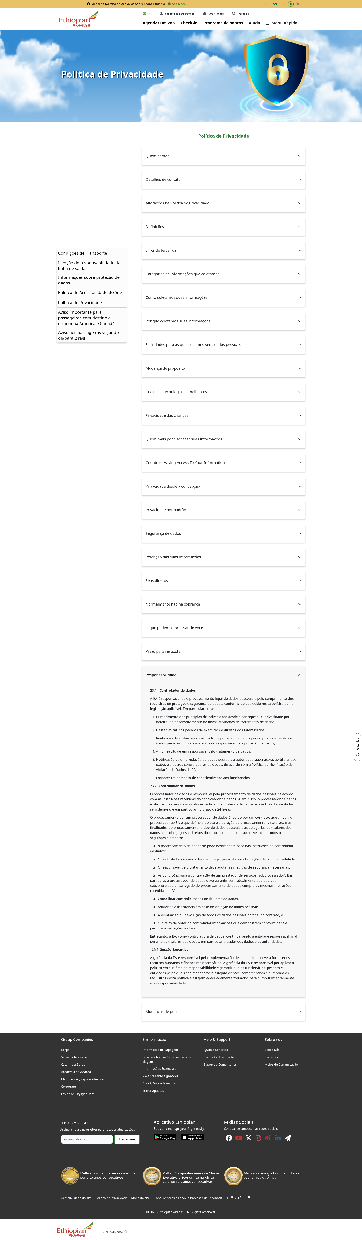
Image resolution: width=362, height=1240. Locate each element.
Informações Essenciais (159, 1068)
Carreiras (271, 1056)
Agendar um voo (159, 22)
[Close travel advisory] (298, 4)
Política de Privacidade (111, 1197)
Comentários (357, 747)
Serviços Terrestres (74, 1056)
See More (178, 4)
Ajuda (254, 22)
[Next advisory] (284, 4)
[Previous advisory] (265, 4)
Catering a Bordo (73, 1063)
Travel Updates (153, 1090)
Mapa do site (140, 1197)
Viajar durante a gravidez (160, 1075)
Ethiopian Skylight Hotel (78, 1093)
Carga (65, 1049)
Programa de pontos (223, 22)
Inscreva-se (127, 1139)
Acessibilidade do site (76, 1197)
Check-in (189, 22)
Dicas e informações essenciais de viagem (167, 1056)
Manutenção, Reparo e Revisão (83, 1078)
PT (150, 13)
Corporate (68, 1085)
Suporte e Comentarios (220, 1063)
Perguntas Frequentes (219, 1056)
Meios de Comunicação (281, 1063)
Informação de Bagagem (160, 1049)
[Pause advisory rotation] (290, 4)
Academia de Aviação (76, 1071)
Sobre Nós (272, 1049)
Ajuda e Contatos (216, 1049)
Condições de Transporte (160, 1082)
